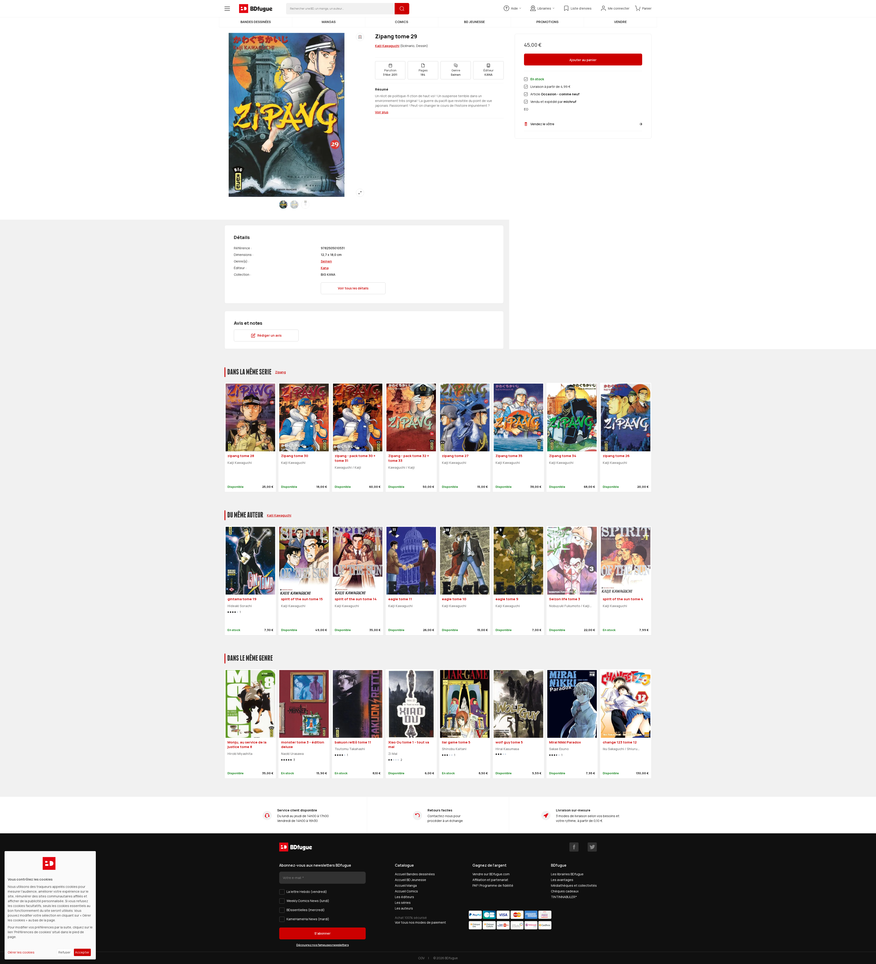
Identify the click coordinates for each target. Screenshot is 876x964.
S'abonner (322, 933)
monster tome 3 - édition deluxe (302, 744)
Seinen (326, 261)
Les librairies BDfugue (567, 874)
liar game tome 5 (456, 742)
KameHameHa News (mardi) (308, 919)
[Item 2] (305, 204)
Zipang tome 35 (508, 455)
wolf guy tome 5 (509, 742)
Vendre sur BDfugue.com (491, 874)
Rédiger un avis (269, 335)
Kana (324, 268)
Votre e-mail (292, 878)
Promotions (547, 22)
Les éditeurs (404, 897)
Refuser (64, 952)
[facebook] (574, 847)
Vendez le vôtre (542, 124)
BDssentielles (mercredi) (306, 910)
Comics (401, 22)
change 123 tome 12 (620, 742)
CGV (421, 958)
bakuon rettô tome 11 (353, 742)
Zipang (280, 372)
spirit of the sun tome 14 (356, 599)
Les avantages (562, 880)
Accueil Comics (406, 891)
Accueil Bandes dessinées (415, 874)
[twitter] (592, 847)
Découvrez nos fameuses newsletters (322, 945)
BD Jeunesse (474, 22)
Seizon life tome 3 (564, 599)
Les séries (403, 902)
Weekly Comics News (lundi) (308, 901)
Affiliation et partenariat (490, 880)
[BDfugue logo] (255, 8)
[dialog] (50, 905)
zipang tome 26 (616, 455)
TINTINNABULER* (564, 897)
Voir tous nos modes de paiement (420, 922)
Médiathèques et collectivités (574, 885)
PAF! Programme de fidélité (492, 885)
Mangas (329, 22)
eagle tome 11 (400, 599)
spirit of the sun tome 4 (623, 599)
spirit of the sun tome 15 (302, 599)
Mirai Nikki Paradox (565, 742)
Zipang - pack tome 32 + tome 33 (408, 458)
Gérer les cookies (21, 952)
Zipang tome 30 (294, 455)
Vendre (620, 22)
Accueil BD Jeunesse (410, 880)
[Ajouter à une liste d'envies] (360, 37)
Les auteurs (404, 908)
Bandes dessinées (255, 22)
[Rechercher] (402, 8)
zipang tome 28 (240, 455)
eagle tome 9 (506, 599)
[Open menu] (227, 8)
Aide (514, 8)
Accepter (82, 952)
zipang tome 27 (455, 455)
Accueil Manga (406, 885)
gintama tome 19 (241, 599)
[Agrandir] (360, 193)
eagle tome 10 (454, 599)
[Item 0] (283, 204)
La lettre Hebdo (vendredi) (307, 891)
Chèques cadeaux (565, 891)
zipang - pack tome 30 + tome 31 (355, 458)
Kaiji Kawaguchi (387, 46)
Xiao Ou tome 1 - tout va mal (408, 744)
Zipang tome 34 (562, 455)
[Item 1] (294, 204)
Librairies (544, 8)
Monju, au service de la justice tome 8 (246, 744)
